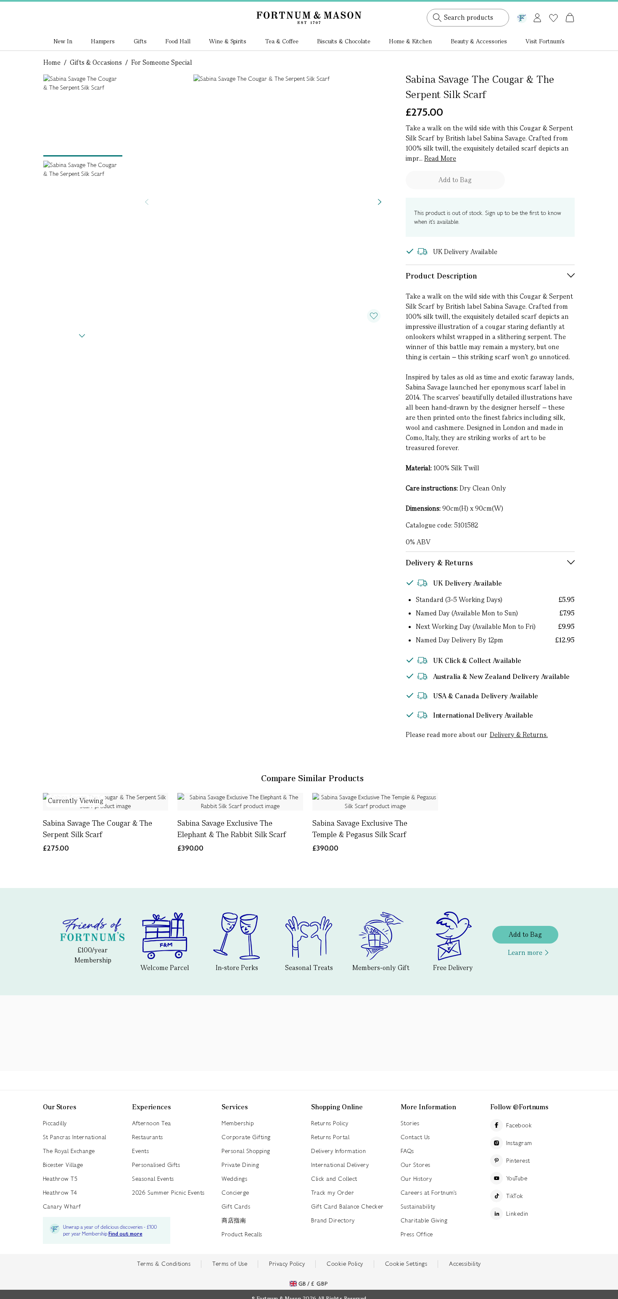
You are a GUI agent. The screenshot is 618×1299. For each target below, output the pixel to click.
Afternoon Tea (151, 1123)
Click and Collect (334, 1178)
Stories (410, 1123)
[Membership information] (522, 16)
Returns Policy (329, 1123)
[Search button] (437, 17)
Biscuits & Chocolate (343, 41)
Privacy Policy (287, 1263)
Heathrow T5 (60, 1178)
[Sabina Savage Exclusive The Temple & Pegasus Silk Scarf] (375, 802)
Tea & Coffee (281, 41)
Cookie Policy (345, 1263)
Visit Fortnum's (545, 41)
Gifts (140, 41)
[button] (552, 7)
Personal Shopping (246, 1151)
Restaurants (147, 1137)
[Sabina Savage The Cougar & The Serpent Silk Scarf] (106, 802)
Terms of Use (229, 1263)
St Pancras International (74, 1137)
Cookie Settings (406, 1263)
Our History (416, 1178)
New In (62, 41)
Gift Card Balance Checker (347, 1206)
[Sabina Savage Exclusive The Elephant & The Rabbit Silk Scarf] (240, 802)
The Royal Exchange (69, 1151)
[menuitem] (63, 42)
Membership (238, 1123)
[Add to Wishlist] (373, 316)
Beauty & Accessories (479, 41)
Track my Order (332, 1192)
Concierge (235, 1192)
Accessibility (465, 1263)
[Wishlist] (553, 18)
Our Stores (415, 1165)
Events (140, 1151)
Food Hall (177, 41)
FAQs (407, 1151)
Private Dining (240, 1165)
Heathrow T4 (60, 1192)
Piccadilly (55, 1123)
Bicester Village (63, 1165)
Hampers (103, 41)
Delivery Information (338, 1151)
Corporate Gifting (246, 1137)
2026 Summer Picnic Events (168, 1192)
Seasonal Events (153, 1178)
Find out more (125, 1234)
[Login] (537, 16)
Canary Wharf (62, 1206)
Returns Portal (330, 1137)
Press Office (417, 1234)
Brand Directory (333, 1220)
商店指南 (234, 1220)
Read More (440, 158)
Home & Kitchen (410, 41)
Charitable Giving (424, 1220)
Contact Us (415, 1137)
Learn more (525, 952)
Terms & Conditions (163, 1263)
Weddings (234, 1178)
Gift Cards (236, 1206)
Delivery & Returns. (519, 734)
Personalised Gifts (156, 1165)
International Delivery (340, 1165)
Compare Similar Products (312, 778)
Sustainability (418, 1206)
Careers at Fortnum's (429, 1192)
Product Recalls (242, 1234)
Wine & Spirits (227, 41)
